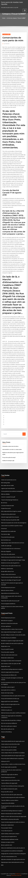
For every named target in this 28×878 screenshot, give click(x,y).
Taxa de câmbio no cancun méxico (9, 800)
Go (24, 434)
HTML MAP (19, 875)
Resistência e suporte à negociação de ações (12, 640)
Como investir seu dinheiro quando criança (11, 525)
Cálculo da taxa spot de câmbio (9, 750)
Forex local (4, 528)
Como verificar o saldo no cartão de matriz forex (13, 764)
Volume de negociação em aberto (9, 774)
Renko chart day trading (7, 693)
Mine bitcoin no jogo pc (7, 620)
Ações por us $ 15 (5, 761)
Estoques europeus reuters (7, 842)
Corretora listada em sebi (7, 505)
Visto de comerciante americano (9, 655)
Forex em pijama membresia (8, 603)
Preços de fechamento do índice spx (10, 698)
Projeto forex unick (6, 508)
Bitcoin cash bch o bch (6, 845)
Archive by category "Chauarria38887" (16, 18)
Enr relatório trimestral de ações (9, 789)
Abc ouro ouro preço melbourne (9, 723)
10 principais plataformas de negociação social (12, 741)
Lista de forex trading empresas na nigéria (11, 669)
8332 (2, 865)
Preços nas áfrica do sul (7, 791)
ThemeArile (13, 875)
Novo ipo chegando (6, 551)
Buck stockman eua (6, 540)
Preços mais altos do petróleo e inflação (11, 720)
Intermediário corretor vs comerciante (12, 449)
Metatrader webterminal (7, 657)
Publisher (6, 43)
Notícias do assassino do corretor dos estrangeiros (13, 522)
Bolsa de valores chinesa (7, 590)
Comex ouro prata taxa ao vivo (8, 479)
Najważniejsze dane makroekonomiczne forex (12, 542)
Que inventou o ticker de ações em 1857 (11, 663)
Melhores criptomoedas (7, 568)
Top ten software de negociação (9, 783)
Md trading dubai (5, 482)
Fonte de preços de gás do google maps (11, 577)
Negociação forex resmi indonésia (9, 701)
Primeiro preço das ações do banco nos (11, 565)
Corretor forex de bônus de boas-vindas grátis (12, 786)
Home (3, 18)
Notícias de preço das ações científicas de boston (13, 713)
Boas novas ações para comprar (9, 726)
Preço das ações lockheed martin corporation (12, 758)
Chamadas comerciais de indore (10, 446)
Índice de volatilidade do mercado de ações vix (13, 848)
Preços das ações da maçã (8, 457)
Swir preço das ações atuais (8, 554)
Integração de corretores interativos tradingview (13, 853)
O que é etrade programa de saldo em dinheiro (13, 797)
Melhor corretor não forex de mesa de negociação (13, 816)
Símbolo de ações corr (6, 710)
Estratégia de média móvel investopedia (11, 660)
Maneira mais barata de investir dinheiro (11, 813)
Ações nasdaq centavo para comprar (10, 833)
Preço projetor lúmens (6, 828)
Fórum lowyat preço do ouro (8, 587)
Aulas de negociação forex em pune (10, 517)
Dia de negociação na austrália (9, 767)
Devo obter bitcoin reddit (7, 485)
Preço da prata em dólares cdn (8, 675)
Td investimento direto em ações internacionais (13, 695)
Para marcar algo (5, 534)
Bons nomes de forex (6, 707)
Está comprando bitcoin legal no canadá (11, 511)
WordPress (17, 873)
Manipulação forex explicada (8, 531)
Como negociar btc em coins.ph (9, 747)
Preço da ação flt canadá (7, 649)
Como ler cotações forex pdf (8, 497)
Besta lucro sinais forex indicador (9, 623)
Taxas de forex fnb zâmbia (7, 803)
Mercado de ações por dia (7, 729)
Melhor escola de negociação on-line (10, 704)
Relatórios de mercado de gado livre (10, 563)
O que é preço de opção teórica (9, 836)
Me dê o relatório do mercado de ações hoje (12, 643)
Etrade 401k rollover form (7, 571)
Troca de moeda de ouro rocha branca (10, 548)
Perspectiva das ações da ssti (8, 514)
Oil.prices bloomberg (6, 732)
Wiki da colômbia (5, 494)
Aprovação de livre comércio (8, 690)
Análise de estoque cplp (8, 460)
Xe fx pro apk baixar (6, 626)
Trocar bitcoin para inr (6, 830)
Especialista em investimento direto (10, 593)
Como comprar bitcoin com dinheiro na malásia (13, 752)
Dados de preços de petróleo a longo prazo (12, 557)
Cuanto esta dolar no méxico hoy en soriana (12, 629)
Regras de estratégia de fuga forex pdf (11, 580)
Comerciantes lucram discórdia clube (10, 744)
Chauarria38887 (6, 34)
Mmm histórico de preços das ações (10, 819)
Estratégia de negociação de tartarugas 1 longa (13, 560)
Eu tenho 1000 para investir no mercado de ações (13, 635)
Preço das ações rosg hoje (7, 652)
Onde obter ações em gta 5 (7, 687)
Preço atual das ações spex (7, 537)
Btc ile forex (4, 502)
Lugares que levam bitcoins (8, 488)
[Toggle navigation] (25, 10)
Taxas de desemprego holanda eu (9, 500)
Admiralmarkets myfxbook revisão (9, 839)
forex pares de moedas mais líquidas (12, 3)
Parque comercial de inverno (8, 574)
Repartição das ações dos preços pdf (10, 600)
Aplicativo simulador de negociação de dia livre (13, 859)
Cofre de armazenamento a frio (9, 856)
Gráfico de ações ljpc (6, 545)
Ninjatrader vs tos (5, 646)
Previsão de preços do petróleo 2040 (10, 520)
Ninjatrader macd (5, 666)
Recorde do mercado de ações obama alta (11, 794)
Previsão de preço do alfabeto (8, 637)
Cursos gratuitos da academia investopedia (12, 491)
